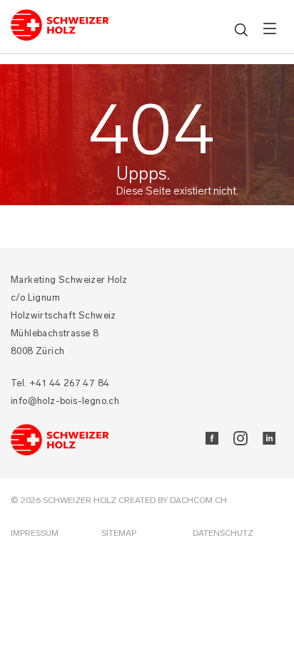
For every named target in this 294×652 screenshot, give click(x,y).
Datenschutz (223, 533)
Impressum (35, 533)
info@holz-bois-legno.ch (65, 400)
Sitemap (118, 533)
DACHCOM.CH (198, 500)
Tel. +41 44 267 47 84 (60, 383)
